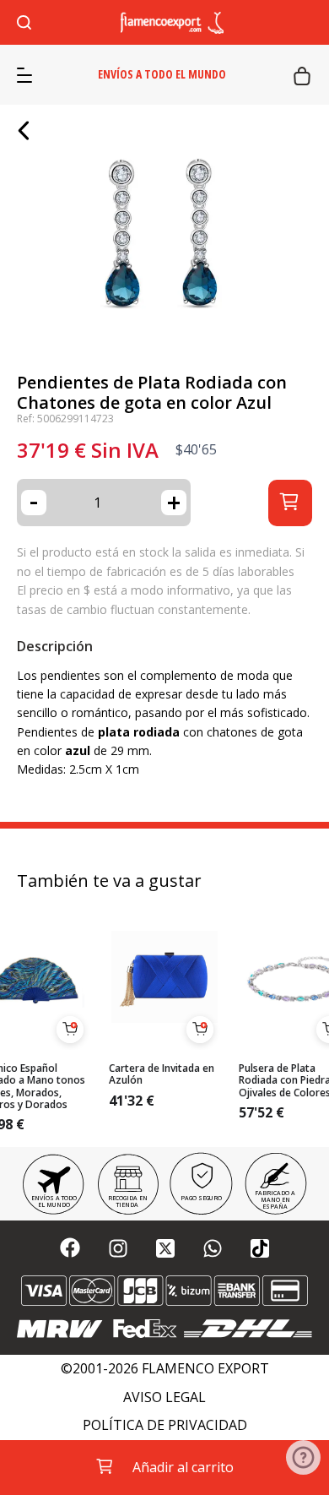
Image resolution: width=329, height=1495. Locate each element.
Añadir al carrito (183, 1467)
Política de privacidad (165, 1425)
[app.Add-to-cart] (70, 1029)
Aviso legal (164, 1397)
